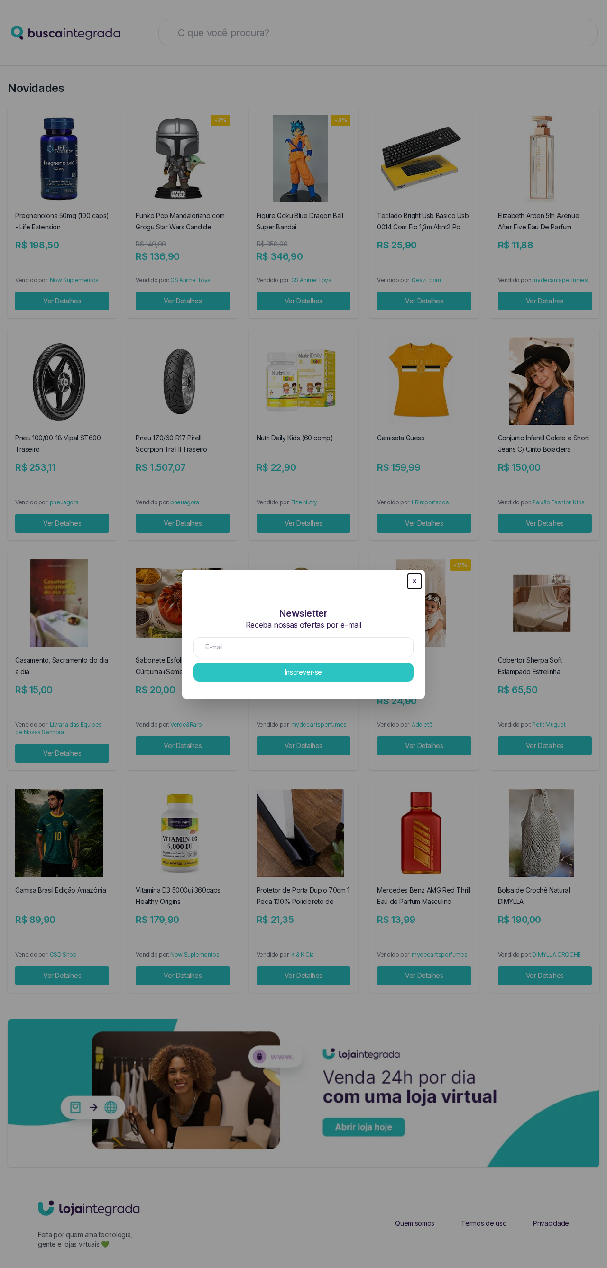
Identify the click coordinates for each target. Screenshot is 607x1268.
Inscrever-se (303, 672)
